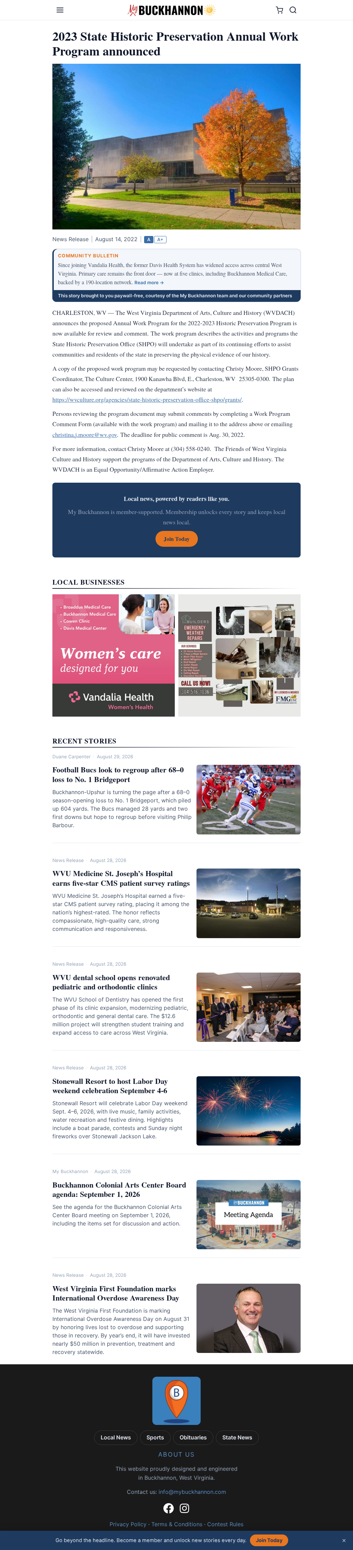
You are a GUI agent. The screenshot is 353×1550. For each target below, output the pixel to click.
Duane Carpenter (71, 756)
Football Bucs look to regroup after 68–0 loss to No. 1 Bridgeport (118, 774)
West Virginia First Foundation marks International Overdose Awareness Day (115, 1293)
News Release (68, 860)
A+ (160, 239)
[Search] (293, 10)
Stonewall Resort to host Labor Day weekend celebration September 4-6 (110, 1085)
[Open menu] (60, 10)
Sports (155, 1437)
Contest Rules (225, 1524)
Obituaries (193, 1437)
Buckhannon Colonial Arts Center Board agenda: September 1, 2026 (119, 1189)
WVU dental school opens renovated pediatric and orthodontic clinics (111, 982)
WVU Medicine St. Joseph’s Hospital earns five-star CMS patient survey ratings (121, 878)
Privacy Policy (128, 1524)
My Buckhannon (70, 1171)
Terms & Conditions (176, 1524)
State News (237, 1437)
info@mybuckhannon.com (192, 1491)
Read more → (149, 282)
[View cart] (279, 10)
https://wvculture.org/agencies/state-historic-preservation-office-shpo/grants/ (147, 399)
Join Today (269, 1540)
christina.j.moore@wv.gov (84, 434)
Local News (116, 1437)
